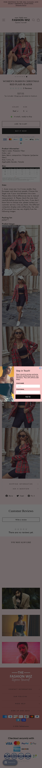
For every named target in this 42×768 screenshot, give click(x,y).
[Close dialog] (40, 368)
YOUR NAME (20, 383)
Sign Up (27, 396)
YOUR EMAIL (20, 389)
